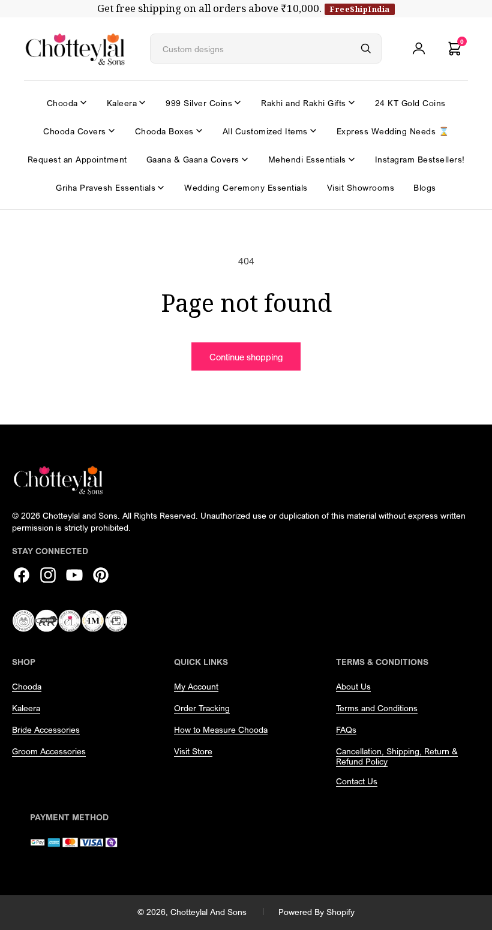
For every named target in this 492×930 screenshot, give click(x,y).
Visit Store (193, 751)
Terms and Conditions (377, 708)
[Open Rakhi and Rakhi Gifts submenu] (351, 102)
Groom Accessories (49, 751)
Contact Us (356, 781)
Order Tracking (202, 708)
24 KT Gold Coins (410, 103)
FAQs (346, 729)
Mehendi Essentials (307, 159)
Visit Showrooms (361, 187)
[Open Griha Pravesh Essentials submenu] (161, 187)
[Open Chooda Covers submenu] (111, 130)
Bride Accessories (46, 729)
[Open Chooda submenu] (83, 102)
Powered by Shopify (316, 912)
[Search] (366, 48)
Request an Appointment (77, 159)
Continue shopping (246, 356)
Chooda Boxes (164, 131)
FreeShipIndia (359, 9)
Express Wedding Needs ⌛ (393, 131)
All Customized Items (265, 131)
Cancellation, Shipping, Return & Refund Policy (397, 756)
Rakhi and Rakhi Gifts (303, 103)
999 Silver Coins (199, 103)
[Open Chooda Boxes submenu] (199, 130)
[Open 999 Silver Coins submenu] (237, 102)
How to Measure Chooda (221, 729)
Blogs (424, 187)
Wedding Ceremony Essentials (246, 187)
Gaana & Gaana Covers (192, 159)
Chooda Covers (74, 131)
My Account (196, 686)
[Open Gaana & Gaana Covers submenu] (245, 159)
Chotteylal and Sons (208, 912)
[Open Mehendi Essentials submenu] (351, 159)
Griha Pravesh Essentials (105, 187)
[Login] (419, 48)
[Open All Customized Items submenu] (313, 130)
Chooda (62, 103)
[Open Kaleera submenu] (142, 102)
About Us (353, 686)
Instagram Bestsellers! (420, 159)
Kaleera (122, 103)
